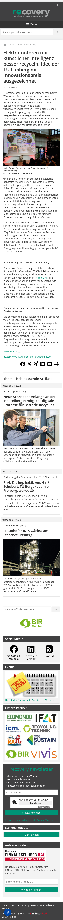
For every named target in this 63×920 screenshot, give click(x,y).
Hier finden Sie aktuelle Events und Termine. (30, 700)
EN (58, 5)
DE (53, 5)
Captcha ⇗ (44, 807)
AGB (20, 905)
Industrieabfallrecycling (22, 44)
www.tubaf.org (11, 351)
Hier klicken (35, 803)
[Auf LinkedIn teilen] (42, 365)
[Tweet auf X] (29, 365)
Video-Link (41, 277)
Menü (33, 24)
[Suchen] (58, 32)
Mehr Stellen (31, 834)
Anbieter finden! (32, 889)
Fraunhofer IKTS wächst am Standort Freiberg (25, 532)
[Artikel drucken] (56, 364)
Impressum (31, 905)
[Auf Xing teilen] (36, 365)
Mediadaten (47, 905)
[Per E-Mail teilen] (49, 364)
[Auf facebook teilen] (22, 365)
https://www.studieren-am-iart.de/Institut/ (27, 356)
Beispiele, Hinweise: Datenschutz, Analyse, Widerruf (29, 820)
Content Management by (16, 913)
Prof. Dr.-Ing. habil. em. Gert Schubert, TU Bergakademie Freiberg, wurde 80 (26, 486)
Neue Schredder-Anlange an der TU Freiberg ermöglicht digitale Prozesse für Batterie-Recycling (29, 400)
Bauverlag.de (9, 916)
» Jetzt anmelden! (31, 812)
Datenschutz (9, 905)
